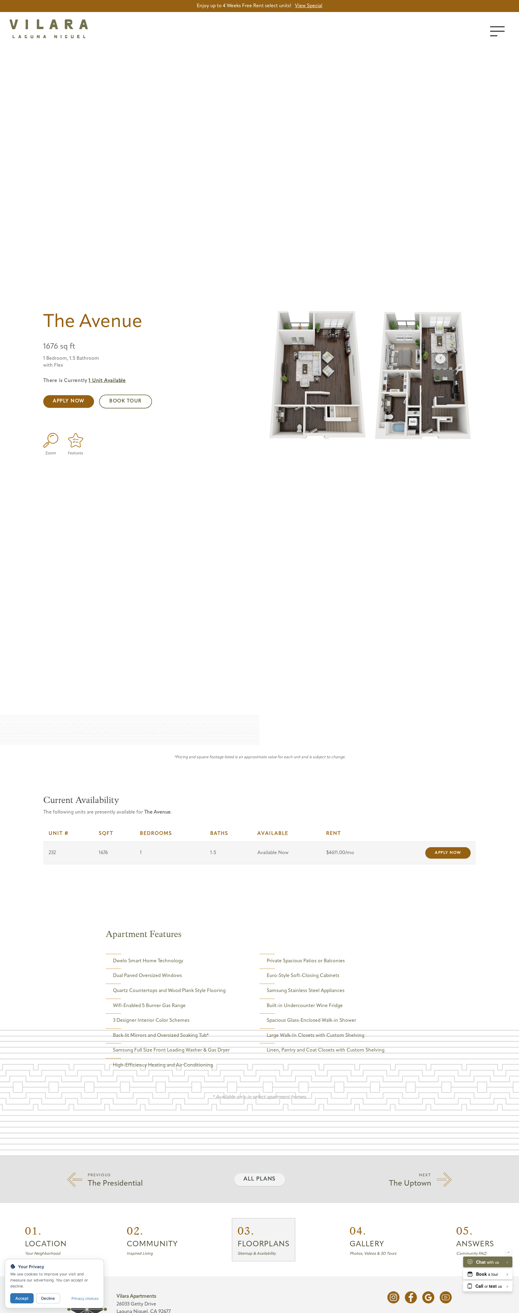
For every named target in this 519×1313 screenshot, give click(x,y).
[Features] (75, 440)
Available (107, 380)
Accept (22, 1298)
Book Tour (125, 401)
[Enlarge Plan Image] (50, 440)
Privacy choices (85, 1298)
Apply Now (68, 401)
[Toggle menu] (497, 31)
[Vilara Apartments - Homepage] (63, 30)
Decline (48, 1298)
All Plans (260, 1179)
